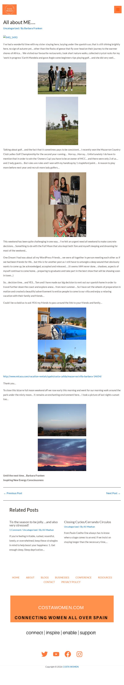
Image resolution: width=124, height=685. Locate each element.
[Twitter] (44, 654)
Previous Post (13, 493)
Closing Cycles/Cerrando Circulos (87, 522)
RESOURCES (105, 577)
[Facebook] (68, 654)
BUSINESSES (62, 577)
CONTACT (49, 581)
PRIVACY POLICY (70, 581)
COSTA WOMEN (71, 666)
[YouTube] (56, 654)
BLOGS (45, 577)
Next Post (113, 493)
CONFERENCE (84, 577)
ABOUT (30, 577)
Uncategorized (11, 28)
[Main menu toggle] (118, 9)
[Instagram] (79, 654)
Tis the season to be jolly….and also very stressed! (33, 523)
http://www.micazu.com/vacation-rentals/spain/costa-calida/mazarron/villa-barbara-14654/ (52, 376)
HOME (16, 577)
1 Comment (15, 529)
